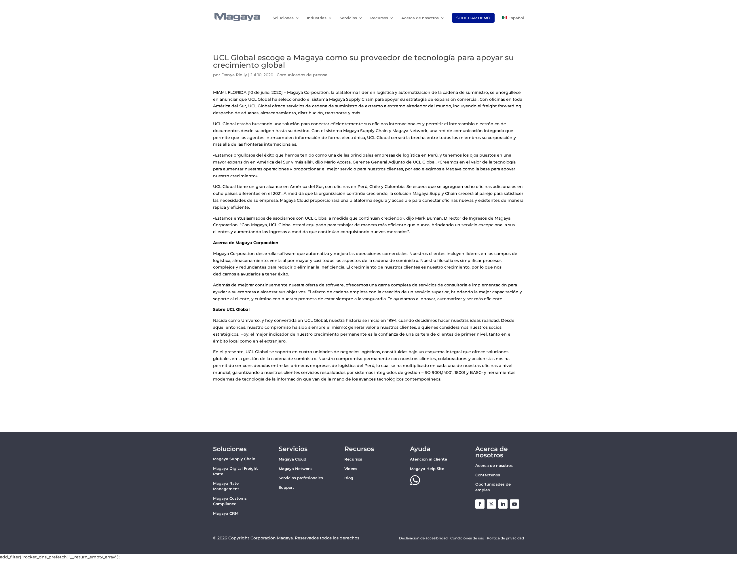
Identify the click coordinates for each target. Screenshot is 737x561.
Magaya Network (295, 468)
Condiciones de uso (467, 538)
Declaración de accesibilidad (423, 538)
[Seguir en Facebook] (480, 504)
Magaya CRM (225, 513)
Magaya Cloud (292, 459)
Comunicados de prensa (302, 74)
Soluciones (283, 18)
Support (286, 487)
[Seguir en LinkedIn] (503, 504)
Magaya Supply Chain (234, 459)
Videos (350, 468)
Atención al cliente (428, 459)
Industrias (316, 18)
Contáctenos (487, 475)
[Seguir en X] (491, 504)
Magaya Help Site (427, 468)
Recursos (379, 18)
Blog (348, 478)
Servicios (348, 18)
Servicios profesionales (301, 478)
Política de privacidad (505, 538)
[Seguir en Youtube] (514, 504)
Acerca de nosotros (420, 18)
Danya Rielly (234, 74)
